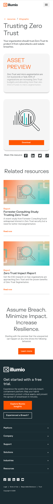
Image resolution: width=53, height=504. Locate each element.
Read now (8, 231)
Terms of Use (14, 487)
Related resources (26, 171)
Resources (9, 468)
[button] (46, 4)
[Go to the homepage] (11, 5)
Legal (5, 487)
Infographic (24, 19)
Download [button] (26, 142)
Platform (8, 428)
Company (8, 436)
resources (11, 19)
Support (8, 444)
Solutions (8, 452)
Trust (40, 487)
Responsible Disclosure (28, 487)
